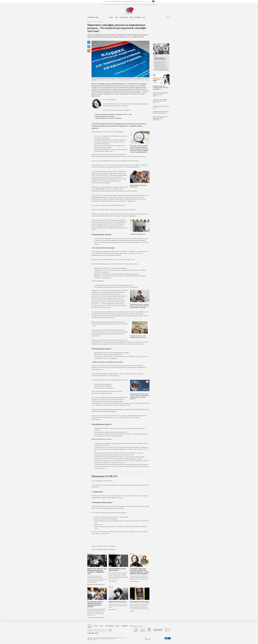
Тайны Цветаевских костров (117, 602)
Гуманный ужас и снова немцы (139, 602)
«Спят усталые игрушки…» (134, 92)
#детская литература (100, 617)
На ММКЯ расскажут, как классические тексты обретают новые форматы (160, 87)
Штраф (99, 224)
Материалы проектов (102, 549)
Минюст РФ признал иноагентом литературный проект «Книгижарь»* (160, 118)
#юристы (94, 546)
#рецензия (132, 611)
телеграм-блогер (107, 92)
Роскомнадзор (96, 259)
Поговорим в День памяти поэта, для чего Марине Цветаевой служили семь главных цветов (118, 606)
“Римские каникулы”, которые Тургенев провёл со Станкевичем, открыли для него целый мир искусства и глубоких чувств (139, 577)
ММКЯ (88, 587)
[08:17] (139, 588)
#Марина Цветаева (112, 609)
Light (155, 55)
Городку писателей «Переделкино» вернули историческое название (161, 94)
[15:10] (97, 555)
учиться (131, 17)
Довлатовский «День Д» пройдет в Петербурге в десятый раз (161, 112)
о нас (144, 17)
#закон (106, 546)
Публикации (132, 554)
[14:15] (118, 555)
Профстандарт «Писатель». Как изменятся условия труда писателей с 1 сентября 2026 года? (97, 571)
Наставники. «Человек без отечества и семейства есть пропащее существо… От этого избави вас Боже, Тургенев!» (139, 571)
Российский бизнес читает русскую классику (161, 107)
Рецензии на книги (133, 587)
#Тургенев (132, 581)
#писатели (93, 584)
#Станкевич (136, 581)
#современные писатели (100, 584)
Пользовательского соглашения (145, 1)
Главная (93, 549)
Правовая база (99, 21)
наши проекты (138, 17)
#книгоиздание (100, 546)
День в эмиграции (112, 554)
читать (116, 17)
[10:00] (139, 555)
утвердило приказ (122, 175)
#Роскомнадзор (111, 546)
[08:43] (118, 588)
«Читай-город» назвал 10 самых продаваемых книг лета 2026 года (160, 101)
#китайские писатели (91, 617)
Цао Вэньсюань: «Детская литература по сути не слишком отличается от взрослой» (95, 604)
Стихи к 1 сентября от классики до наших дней (160, 58)
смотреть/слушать (124, 17)
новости (111, 17)
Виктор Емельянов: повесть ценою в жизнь (117, 569)
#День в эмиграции (112, 581)
